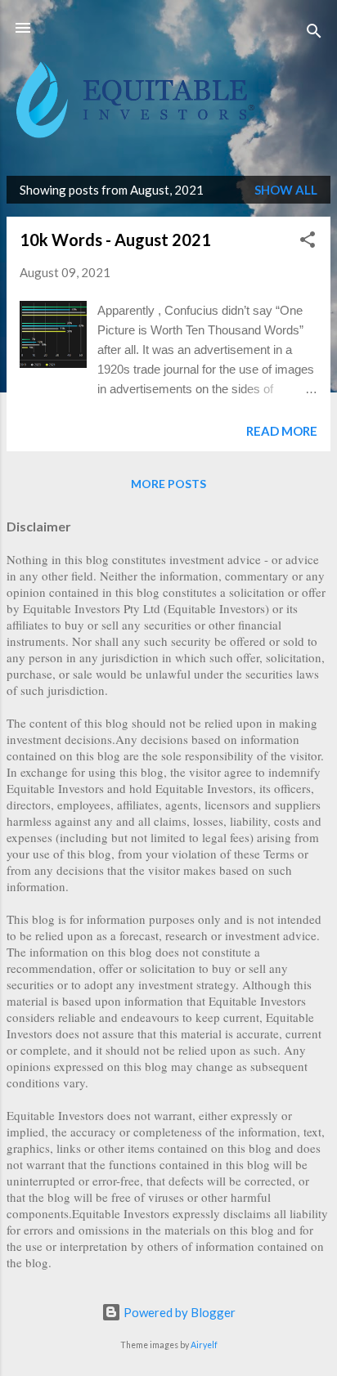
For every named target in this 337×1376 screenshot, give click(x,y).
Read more (281, 431)
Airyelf (204, 1345)
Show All (285, 189)
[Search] (314, 33)
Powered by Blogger (178, 1312)
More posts (168, 484)
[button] (307, 242)
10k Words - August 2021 (115, 239)
